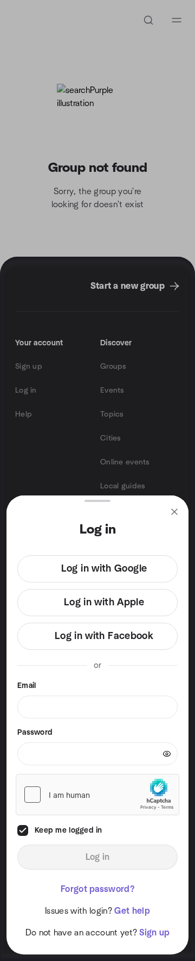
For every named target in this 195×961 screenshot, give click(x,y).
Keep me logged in (68, 830)
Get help (132, 911)
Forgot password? (97, 889)
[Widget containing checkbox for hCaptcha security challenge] (97, 794)
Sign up (154, 932)
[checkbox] (22, 830)
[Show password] (166, 753)
